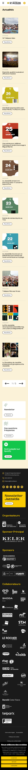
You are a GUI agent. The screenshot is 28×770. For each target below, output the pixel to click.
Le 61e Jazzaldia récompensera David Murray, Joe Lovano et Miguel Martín (13, 327)
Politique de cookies (14, 736)
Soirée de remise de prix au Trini (12, 219)
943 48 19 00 (8, 478)
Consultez (9, 435)
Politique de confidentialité (14, 741)
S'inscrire (8, 415)
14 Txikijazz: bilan (8, 38)
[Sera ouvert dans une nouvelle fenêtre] (3, 487)
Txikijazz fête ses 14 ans (11, 291)
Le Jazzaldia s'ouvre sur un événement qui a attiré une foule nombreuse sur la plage (13, 255)
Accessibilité (19, 732)
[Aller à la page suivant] (21, 384)
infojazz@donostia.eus (11, 481)
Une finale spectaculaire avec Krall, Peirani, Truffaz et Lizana (13, 108)
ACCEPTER (14, 758)
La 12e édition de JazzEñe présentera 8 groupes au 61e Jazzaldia (13, 364)
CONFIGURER (14, 765)
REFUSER (14, 762)
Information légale (10, 732)
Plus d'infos (7, 42)
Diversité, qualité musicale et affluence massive (13, 73)
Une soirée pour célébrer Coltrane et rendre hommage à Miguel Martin (14, 145)
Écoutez (8, 456)
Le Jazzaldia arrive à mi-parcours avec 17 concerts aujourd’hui (12, 182)
